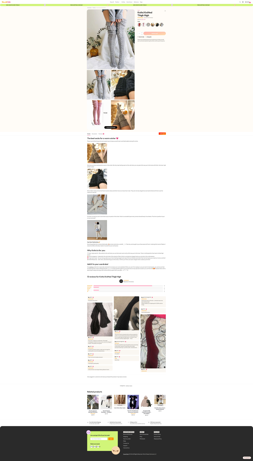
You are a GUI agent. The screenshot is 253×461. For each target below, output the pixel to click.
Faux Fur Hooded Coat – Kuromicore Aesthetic (133, 411)
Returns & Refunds (127, 434)
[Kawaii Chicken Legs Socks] (165, 11)
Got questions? (247, 457)
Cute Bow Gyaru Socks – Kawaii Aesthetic (160, 408)
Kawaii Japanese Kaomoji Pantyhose (92, 411)
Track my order (127, 438)
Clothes (94, 7)
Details (88, 133)
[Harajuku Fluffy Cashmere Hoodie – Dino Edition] (146, 402)
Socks (130, 385)
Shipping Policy (158, 438)
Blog (141, 436)
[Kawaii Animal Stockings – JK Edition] (106, 402)
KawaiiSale (89, 7)
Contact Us (126, 443)
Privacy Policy (157, 434)
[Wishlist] (97, 397)
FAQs (124, 441)
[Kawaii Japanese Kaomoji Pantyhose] (93, 402)
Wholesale (142, 438)
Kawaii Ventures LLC (151, 454)
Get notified (119, 411)
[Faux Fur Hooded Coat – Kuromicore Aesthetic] (133, 402)
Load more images (110, 127)
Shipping (125, 436)
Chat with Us (126, 447)
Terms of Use (157, 436)
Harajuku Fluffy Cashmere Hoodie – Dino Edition (146, 412)
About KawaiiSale (144, 434)
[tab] (89, 133)
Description (94, 133)
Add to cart (155, 33)
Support (125, 445)
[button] (248, 2)
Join (111, 439)
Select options (93, 417)
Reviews (101, 133)
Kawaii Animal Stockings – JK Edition (106, 411)
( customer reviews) (148, 17)
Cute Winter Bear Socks (119, 408)
